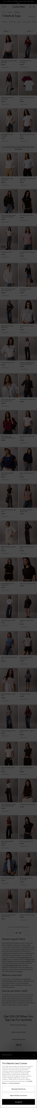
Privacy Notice (15, 1083)
